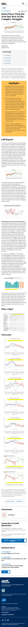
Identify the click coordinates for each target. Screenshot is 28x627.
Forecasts (7, 60)
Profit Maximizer (7, 11)
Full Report (8, 55)
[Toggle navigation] (26, 3)
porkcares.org (9, 595)
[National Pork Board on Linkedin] (2, 620)
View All (4, 572)
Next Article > (19, 501)
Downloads (8, 63)
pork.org (15, 603)
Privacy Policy (4, 624)
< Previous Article (9, 501)
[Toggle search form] (23, 3)
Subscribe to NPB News (7, 614)
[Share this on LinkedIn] (19, 11)
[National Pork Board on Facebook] (5, 620)
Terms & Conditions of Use (12, 624)
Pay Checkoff (5, 612)
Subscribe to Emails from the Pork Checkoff (13, 540)
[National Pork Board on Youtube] (8, 620)
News (4, 8)
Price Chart (8, 58)
